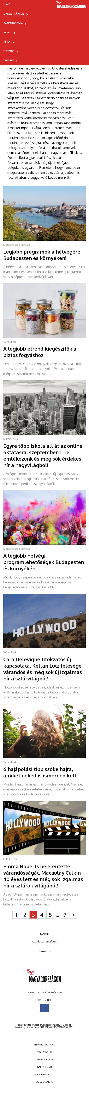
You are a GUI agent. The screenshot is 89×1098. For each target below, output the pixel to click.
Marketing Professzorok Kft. (56, 1027)
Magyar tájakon (14, 13)
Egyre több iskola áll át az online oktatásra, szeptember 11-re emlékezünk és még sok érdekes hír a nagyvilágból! (42, 455)
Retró (8, 32)
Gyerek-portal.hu (44, 1074)
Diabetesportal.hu (44, 1059)
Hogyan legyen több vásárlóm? (45, 992)
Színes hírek (9, 341)
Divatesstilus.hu (44, 1067)
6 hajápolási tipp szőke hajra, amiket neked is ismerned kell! (40, 772)
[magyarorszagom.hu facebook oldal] (44, 1008)
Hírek (7, 41)
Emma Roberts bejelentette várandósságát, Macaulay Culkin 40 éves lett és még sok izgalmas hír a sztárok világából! (43, 876)
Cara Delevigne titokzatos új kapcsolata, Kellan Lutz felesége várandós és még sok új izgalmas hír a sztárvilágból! (42, 669)
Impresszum (44, 951)
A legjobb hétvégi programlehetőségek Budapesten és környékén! (43, 562)
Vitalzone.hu (44, 1052)
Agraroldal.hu (44, 1082)
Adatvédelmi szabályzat (44, 941)
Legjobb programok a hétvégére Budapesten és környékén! (41, 254)
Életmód (9, 51)
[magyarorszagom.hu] (71, 6)
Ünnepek (9, 60)
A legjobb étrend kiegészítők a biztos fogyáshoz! (39, 351)
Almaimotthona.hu (44, 1044)
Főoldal (44, 934)
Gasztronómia (13, 23)
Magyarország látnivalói (17, 244)
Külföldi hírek (10, 439)
